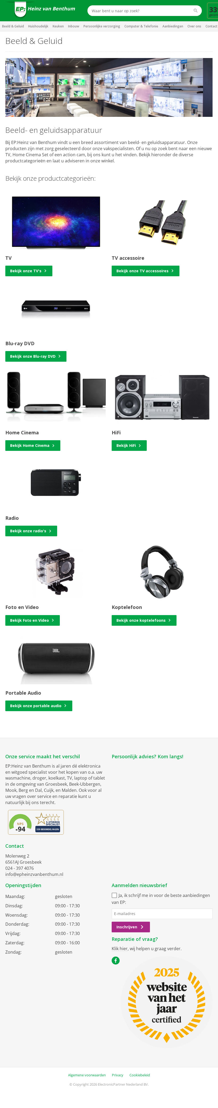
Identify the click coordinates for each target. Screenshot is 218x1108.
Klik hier (120, 949)
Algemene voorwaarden (87, 1075)
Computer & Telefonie (141, 26)
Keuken (58, 26)
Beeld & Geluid (13, 26)
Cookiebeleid (139, 1075)
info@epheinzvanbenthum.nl (34, 874)
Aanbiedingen (172, 26)
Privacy (117, 1075)
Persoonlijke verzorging (101, 26)
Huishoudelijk (38, 26)
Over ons (194, 26)
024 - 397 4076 (19, 868)
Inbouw (73, 26)
